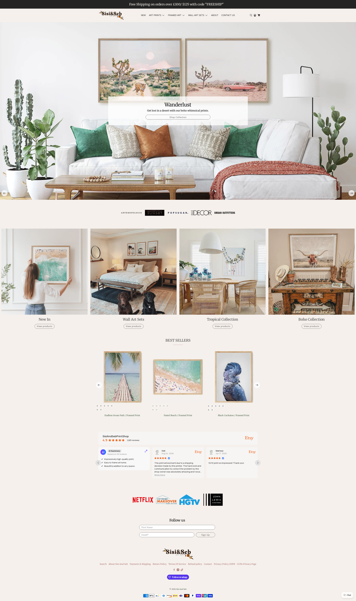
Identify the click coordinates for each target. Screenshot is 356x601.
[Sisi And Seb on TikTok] (182, 570)
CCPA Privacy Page (246, 564)
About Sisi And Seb (118, 564)
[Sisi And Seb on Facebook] (174, 570)
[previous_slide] (98, 463)
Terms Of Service (177, 564)
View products (44, 326)
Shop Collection (282, 117)
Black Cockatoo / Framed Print (233, 415)
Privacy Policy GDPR (224, 564)
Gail (163, 451)
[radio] (153, 406)
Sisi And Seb (181, 589)
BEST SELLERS (178, 340)
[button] (159, 475)
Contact (208, 564)
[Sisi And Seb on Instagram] (178, 570)
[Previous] (4, 193)
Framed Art (174, 15)
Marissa (219, 451)
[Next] (351, 193)
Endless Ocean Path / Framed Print (122, 415)
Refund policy (195, 564)
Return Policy (160, 564)
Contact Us (228, 15)
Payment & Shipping (140, 564)
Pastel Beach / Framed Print (178, 415)
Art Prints (155, 15)
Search (103, 564)
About (214, 15)
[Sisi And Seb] (111, 15)
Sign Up (205, 534)
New (143, 15)
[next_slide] (258, 463)
